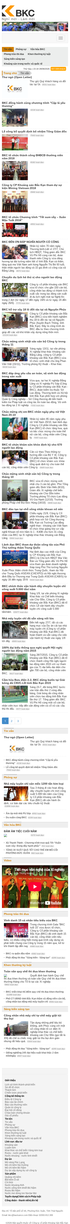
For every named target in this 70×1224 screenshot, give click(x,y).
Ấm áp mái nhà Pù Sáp (25, 813)
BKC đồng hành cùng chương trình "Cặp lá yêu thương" (33, 104)
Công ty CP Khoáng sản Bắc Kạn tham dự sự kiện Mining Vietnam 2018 (32, 186)
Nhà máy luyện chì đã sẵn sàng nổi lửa (28, 618)
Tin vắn (24, 73)
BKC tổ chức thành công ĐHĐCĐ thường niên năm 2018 (32, 157)
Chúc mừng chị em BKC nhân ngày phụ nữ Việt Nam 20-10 (33, 413)
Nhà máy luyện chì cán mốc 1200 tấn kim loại (34, 783)
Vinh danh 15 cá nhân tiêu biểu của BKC (31, 920)
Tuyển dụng (11, 1196)
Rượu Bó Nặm (12, 1190)
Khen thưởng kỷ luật (39, 54)
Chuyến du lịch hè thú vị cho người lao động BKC (32, 279)
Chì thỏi (9, 1182)
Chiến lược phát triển (16, 1092)
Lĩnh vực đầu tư (13, 1141)
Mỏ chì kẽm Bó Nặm (15, 1167)
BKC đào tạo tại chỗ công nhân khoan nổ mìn (32, 509)
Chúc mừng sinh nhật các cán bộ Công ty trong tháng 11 (34, 343)
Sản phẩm (10, 1173)
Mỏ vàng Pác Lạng (15, 1162)
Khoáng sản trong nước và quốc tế (23, 63)
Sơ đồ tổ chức (12, 1087)
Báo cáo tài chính (14, 1102)
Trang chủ (10, 73)
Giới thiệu (10, 1080)
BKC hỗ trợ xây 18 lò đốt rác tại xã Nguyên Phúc (34, 309)
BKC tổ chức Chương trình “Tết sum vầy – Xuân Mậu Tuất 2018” (34, 219)
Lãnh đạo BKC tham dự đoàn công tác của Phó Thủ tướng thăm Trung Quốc (33, 546)
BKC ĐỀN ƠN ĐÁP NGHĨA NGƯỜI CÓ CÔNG (30, 241)
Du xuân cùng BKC (23, 817)
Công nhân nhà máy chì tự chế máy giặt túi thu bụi (32, 1017)
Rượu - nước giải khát (16, 1153)
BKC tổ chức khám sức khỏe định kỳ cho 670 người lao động (32, 446)
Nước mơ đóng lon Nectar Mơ (21, 1193)
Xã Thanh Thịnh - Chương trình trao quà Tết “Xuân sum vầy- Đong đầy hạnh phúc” (33, 844)
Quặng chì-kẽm (13, 1177)
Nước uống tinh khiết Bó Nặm (20, 1187)
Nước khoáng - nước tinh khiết (21, 1155)
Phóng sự (10, 777)
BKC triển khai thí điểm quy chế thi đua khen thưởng (35, 993)
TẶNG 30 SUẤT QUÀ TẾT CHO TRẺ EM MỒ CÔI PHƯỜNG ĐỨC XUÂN (32, 851)
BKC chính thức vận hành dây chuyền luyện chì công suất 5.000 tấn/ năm (34, 588)
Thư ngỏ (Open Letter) (17, 77)
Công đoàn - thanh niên (17, 1200)
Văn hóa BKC (12, 824)
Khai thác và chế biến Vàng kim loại (24, 1150)
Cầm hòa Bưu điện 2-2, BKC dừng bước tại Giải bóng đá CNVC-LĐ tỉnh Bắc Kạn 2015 (33, 681)
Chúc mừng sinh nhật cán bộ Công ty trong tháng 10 (31, 475)
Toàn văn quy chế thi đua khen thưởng (30, 971)
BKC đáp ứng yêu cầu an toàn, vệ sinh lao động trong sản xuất (34, 375)
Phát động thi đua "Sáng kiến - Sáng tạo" (35, 957)
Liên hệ (34, 1200)
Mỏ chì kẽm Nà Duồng (16, 1165)
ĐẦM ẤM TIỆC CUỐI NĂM (20, 831)
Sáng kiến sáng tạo (14, 59)
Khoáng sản (11, 1145)
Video (7, 860)
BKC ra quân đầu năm (25, 953)
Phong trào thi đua (14, 54)
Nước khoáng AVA (14, 1185)
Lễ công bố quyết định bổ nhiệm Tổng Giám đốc (34, 131)
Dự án (8, 1159)
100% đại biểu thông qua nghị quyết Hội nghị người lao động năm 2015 (32, 649)
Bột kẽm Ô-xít (12, 1179)
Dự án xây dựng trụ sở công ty (21, 1170)
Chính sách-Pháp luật (29, 1196)
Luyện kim (10, 1147)
